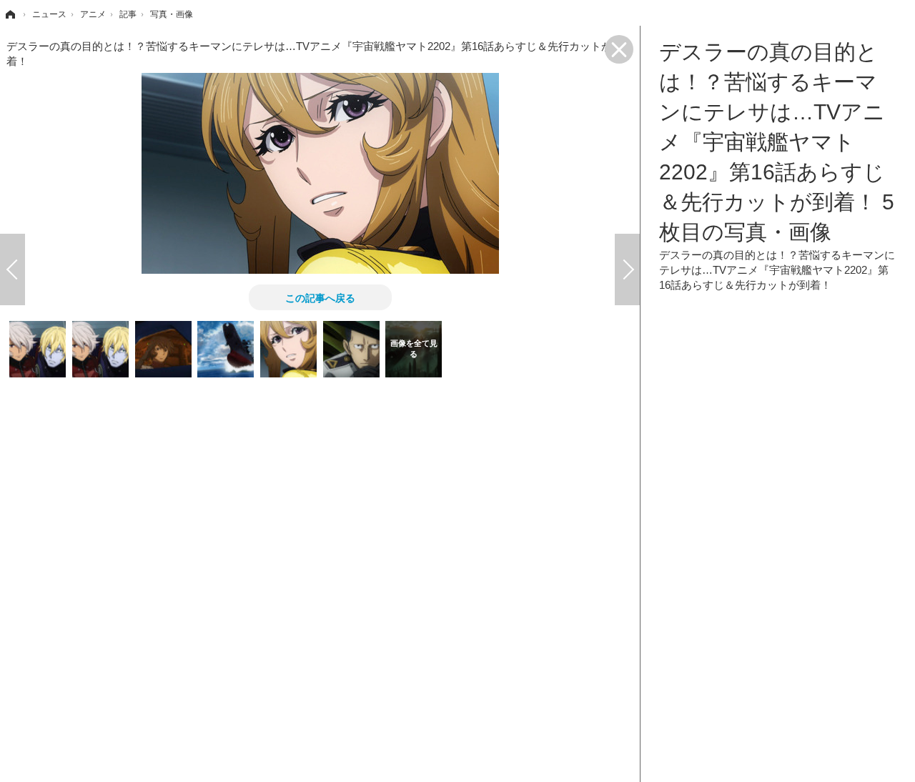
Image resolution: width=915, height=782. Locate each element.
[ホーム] (9, 14)
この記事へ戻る (320, 297)
